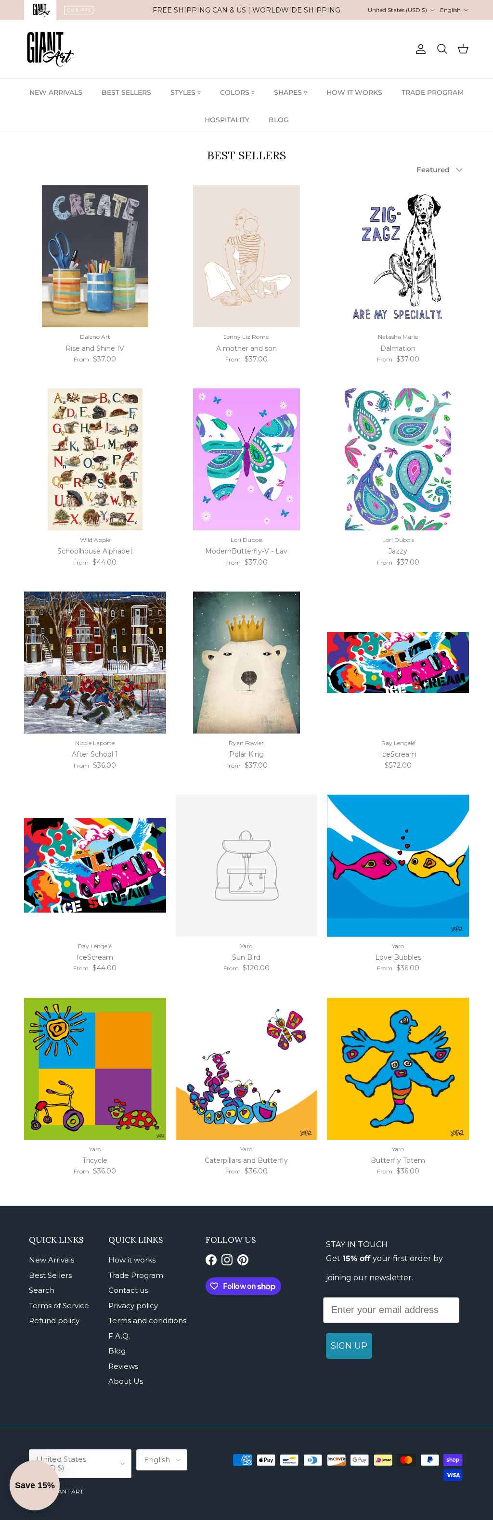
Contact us (128, 1290)
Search (41, 1290)
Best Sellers (50, 1275)
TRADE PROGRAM (433, 92)
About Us (125, 1381)
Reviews (123, 1366)
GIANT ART (67, 1491)
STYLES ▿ (185, 92)
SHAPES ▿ (290, 92)
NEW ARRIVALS (55, 92)
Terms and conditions (147, 1320)
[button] (35, 1485)
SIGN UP (349, 1345)
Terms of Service (59, 1305)
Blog (117, 1350)
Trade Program (135, 1275)
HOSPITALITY (227, 120)
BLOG (279, 120)
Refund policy (54, 1320)
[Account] (419, 49)
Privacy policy (133, 1305)
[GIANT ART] (50, 49)
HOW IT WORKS (354, 92)
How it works (132, 1259)
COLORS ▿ (237, 92)
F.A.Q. (119, 1335)
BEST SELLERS (126, 92)
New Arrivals (51, 1259)
